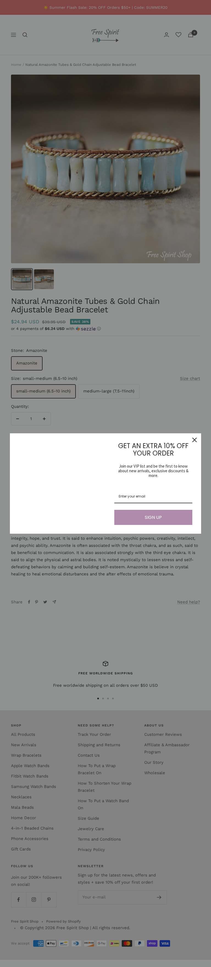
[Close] (194, 439)
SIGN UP (153, 517)
